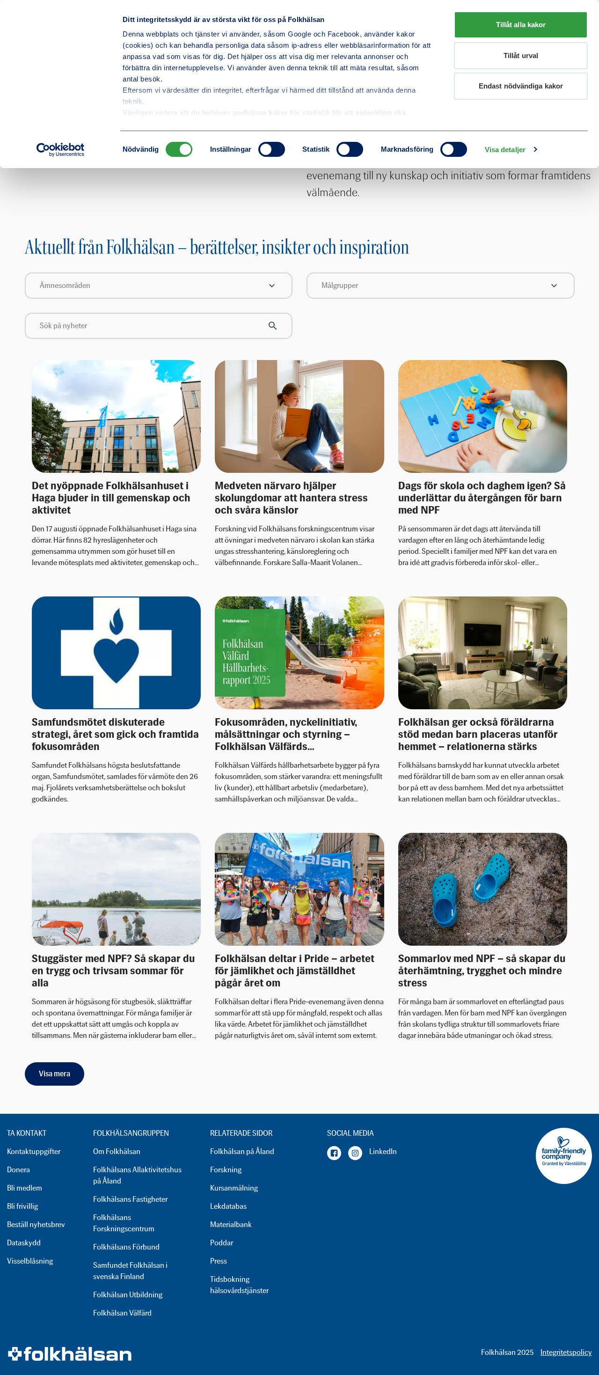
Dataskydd (24, 1242)
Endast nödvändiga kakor (521, 86)
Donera (18, 1169)
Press (218, 1261)
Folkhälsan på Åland (242, 1151)
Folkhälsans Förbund (126, 1247)
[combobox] (159, 285)
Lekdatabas (228, 1206)
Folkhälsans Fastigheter (130, 1199)
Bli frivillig (22, 1206)
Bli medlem (24, 1188)
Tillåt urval (521, 55)
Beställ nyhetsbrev (36, 1224)
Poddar (221, 1242)
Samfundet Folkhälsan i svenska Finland (130, 1271)
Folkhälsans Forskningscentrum (123, 1223)
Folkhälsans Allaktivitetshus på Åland (137, 1175)
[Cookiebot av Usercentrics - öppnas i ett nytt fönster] (61, 150)
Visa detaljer (505, 150)
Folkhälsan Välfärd (122, 1313)
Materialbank (231, 1224)
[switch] (271, 149)
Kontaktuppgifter (33, 1151)
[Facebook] (334, 1153)
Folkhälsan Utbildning (127, 1294)
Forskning (225, 1169)
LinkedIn (383, 1151)
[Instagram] (355, 1153)
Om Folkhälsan (116, 1151)
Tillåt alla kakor (521, 25)
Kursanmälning (234, 1188)
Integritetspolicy (566, 1352)
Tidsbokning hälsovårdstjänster (239, 1285)
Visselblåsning (30, 1261)
